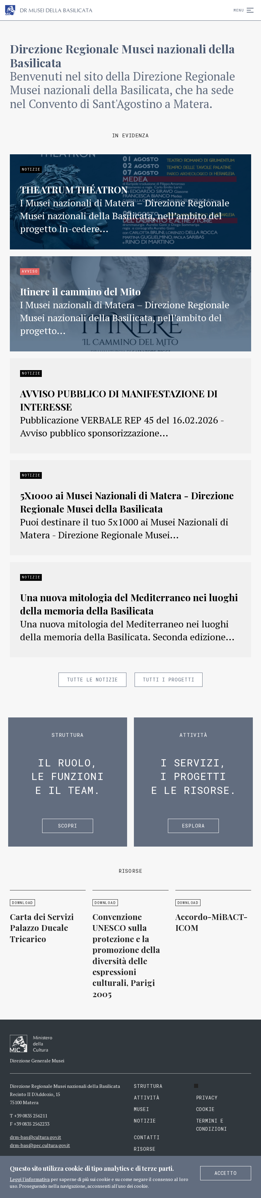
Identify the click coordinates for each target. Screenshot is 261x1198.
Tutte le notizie (92, 679)
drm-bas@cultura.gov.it (35, 1137)
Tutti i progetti (168, 679)
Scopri (67, 825)
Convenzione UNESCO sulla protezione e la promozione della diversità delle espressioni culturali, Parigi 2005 (126, 955)
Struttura (148, 1086)
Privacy (207, 1097)
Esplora (193, 825)
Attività (146, 1097)
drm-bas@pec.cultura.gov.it (40, 1145)
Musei (141, 1109)
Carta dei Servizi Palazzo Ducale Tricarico (42, 927)
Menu (238, 10)
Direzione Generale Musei (37, 1060)
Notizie (145, 1120)
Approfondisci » (130, 201)
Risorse (145, 1149)
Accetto (225, 1173)
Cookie (205, 1109)
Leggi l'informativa (30, 1179)
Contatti (147, 1137)
